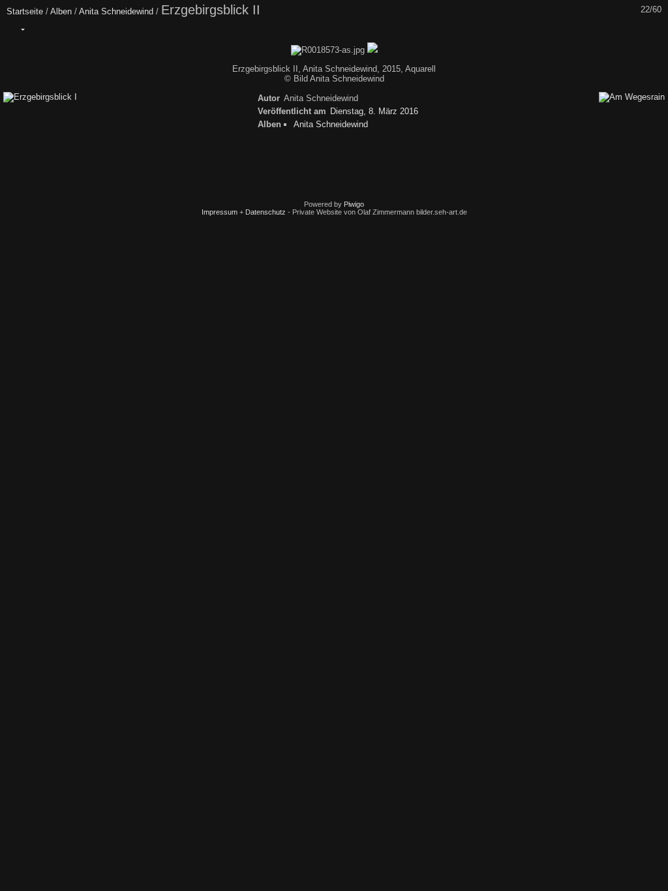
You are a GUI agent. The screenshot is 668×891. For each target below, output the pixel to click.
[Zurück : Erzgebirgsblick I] (627, 29)
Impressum (219, 212)
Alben (61, 11)
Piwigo (354, 204)
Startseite (25, 11)
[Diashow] (43, 29)
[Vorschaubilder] (599, 29)
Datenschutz (265, 212)
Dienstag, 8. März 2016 (374, 111)
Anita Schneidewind (116, 11)
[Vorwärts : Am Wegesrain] (654, 29)
